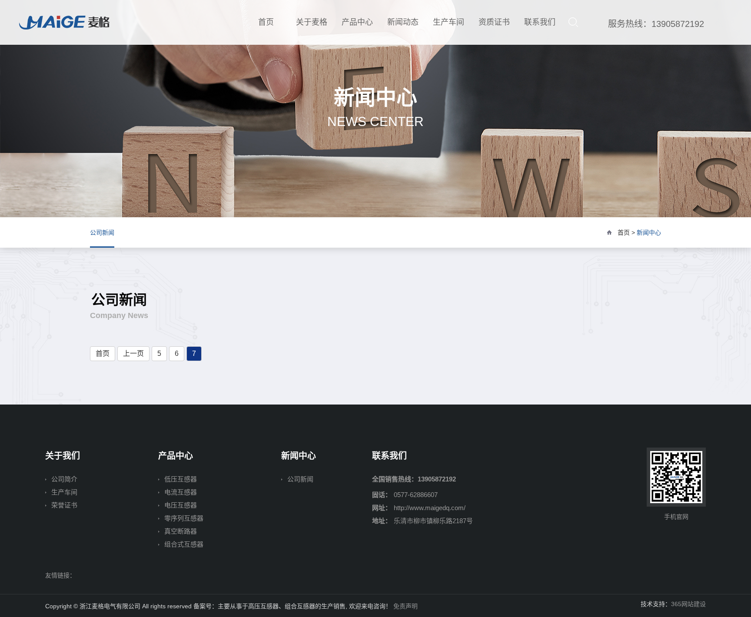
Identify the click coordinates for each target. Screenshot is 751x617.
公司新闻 (102, 232)
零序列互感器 (183, 518)
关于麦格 (311, 22)
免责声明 (405, 606)
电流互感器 (180, 492)
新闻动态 (403, 22)
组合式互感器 (183, 544)
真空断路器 (180, 531)
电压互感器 (180, 505)
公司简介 (64, 479)
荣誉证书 (64, 505)
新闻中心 (649, 232)
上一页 (133, 353)
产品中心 (357, 22)
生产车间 (448, 22)
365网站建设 (688, 603)
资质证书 (494, 22)
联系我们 (539, 22)
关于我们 (62, 456)
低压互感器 (180, 479)
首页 (266, 22)
